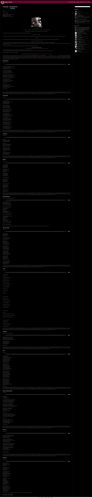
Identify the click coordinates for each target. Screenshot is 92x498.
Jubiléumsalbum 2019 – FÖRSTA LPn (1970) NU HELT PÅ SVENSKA (80, 19)
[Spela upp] (3, 64)
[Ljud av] (67, 64)
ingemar (4, 8)
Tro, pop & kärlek (16, 52)
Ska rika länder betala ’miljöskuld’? (87, 27)
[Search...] (90, 2)
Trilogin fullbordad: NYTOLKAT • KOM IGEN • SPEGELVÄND (80, 22)
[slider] (69, 64)
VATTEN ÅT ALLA (81, 30)
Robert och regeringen (79, 43)
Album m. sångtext (13, 8)
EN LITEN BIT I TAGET (55, 55)
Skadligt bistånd (78, 48)
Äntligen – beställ (81, 15)
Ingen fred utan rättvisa (79, 41)
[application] (36, 64)
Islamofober (78, 50)
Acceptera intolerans (79, 34)
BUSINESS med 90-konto (79, 32)
